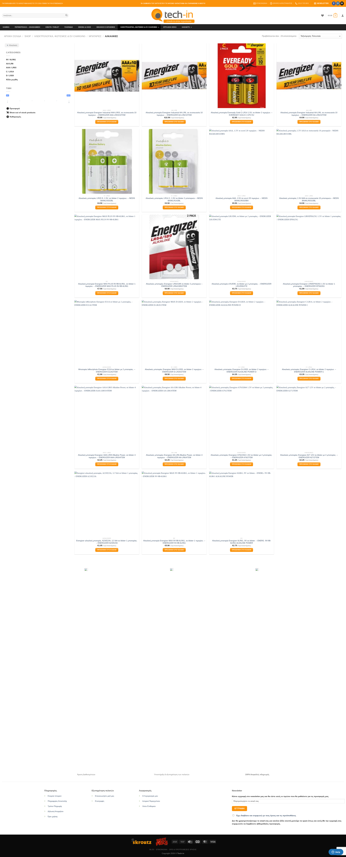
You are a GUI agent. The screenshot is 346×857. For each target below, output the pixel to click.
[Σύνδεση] (342, 16)
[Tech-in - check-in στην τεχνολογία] (173, 15)
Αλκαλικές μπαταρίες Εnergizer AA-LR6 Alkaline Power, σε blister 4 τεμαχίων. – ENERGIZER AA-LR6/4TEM (174, 456)
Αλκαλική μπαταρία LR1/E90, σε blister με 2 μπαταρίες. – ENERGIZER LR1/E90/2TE (241, 285)
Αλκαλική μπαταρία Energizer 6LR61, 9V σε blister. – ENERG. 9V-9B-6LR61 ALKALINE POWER (241, 542)
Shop (27, 36)
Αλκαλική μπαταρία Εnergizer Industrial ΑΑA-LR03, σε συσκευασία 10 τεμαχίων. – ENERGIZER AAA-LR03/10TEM (106, 114)
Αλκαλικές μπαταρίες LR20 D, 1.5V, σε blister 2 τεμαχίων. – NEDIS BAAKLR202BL (107, 199)
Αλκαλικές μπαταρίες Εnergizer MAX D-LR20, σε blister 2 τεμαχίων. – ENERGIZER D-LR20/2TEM (174, 370)
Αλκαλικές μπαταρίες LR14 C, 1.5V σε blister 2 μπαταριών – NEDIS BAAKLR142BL (174, 199)
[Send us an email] (342, 3)
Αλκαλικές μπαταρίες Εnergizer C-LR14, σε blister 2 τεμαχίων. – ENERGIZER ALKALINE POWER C (309, 370)
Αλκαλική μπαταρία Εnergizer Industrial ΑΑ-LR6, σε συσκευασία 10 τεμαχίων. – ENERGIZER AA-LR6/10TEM (174, 114)
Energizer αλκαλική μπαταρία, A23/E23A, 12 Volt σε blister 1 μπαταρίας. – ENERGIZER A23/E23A (106, 542)
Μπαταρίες (95, 36)
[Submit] (66, 15)
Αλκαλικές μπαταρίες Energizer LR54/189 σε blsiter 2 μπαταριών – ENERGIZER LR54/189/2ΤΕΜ (174, 285)
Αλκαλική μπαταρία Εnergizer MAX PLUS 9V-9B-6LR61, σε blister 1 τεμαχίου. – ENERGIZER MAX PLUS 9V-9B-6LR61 (106, 285)
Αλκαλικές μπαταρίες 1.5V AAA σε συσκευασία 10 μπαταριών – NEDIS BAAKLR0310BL (309, 199)
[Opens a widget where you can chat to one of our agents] (335, 852)
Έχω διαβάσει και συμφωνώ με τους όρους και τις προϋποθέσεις (266, 816)
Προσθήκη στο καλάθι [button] (106, 122)
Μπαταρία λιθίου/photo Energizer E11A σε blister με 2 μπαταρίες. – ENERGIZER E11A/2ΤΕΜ (106, 370)
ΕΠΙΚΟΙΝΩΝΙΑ (161, 849)
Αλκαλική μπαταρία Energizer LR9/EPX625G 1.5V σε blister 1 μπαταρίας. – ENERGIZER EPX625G (309, 285)
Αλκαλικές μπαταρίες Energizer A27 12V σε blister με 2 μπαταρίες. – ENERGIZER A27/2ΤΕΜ (309, 456)
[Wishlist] (322, 16)
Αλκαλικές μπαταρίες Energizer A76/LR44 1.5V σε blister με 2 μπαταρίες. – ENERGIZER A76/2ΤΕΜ (241, 456)
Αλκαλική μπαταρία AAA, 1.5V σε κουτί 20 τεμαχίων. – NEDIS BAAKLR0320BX (241, 199)
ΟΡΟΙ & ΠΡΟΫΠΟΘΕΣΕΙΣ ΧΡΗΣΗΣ (183, 849)
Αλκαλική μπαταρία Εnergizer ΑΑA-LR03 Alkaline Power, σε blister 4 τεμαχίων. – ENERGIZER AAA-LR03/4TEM (107, 456)
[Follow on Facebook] (334, 3)
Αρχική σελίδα (12, 36)
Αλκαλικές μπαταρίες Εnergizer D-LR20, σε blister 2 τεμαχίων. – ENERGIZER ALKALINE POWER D (241, 370)
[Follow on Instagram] (338, 3)
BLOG (151, 849)
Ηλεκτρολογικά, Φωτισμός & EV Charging (59, 36)
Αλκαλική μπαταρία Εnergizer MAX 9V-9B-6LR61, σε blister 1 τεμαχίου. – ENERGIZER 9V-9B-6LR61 (174, 542)
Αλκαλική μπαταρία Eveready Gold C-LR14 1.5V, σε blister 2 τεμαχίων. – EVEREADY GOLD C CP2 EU (241, 114)
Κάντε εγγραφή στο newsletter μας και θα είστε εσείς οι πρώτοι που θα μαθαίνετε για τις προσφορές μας (280, 796)
